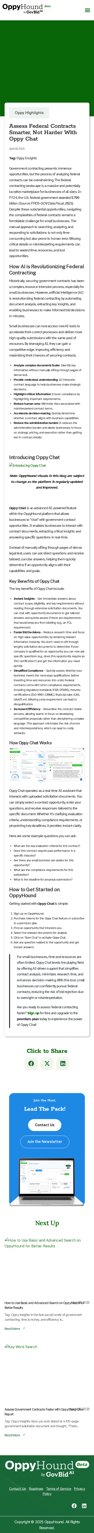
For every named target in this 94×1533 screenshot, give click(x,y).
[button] (87, 10)
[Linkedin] (84, 1506)
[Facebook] (74, 1506)
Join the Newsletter (44, 1141)
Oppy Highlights (29, 112)
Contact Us (45, 1125)
